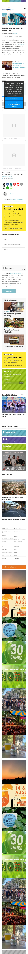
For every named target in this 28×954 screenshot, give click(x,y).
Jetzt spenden (7, 493)
